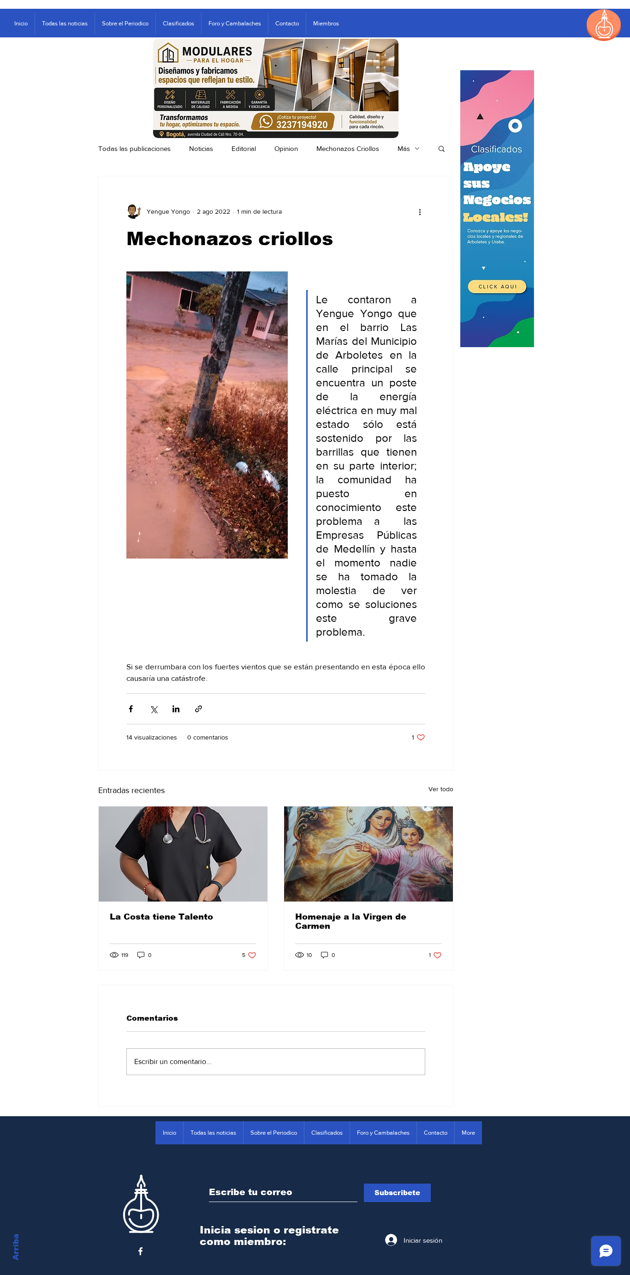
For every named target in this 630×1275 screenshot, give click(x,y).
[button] (441, 148)
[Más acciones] (419, 211)
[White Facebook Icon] (140, 1251)
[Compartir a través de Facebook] (130, 708)
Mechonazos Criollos (347, 148)
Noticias (201, 148)
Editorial (244, 148)
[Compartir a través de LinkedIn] (176, 708)
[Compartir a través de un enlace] (198, 708)
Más (404, 148)
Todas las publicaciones (134, 148)
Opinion (286, 148)
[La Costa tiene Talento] (183, 854)
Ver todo (440, 789)
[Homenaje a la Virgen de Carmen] (368, 854)
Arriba (16, 1247)
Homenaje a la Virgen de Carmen (350, 921)
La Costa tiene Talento (161, 916)
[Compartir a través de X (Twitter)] (153, 708)
